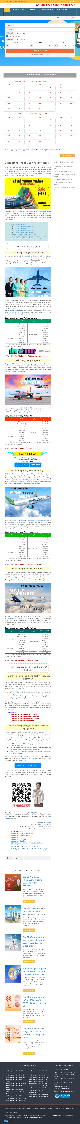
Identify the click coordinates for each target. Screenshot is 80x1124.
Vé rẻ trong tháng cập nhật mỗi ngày (27, 162)
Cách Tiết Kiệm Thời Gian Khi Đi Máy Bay (25, 847)
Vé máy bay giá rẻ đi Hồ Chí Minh (22, 833)
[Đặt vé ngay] (27, 454)
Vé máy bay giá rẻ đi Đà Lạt (15, 1096)
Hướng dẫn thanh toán (32, 1108)
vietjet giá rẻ (33, 10)
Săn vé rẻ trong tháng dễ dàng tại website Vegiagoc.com (30, 238)
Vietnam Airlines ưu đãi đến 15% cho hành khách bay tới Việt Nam (34, 911)
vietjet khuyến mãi (47, 10)
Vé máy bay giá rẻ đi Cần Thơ (39, 1081)
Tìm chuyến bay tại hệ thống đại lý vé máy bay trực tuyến (30, 236)
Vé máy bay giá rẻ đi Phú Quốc (16, 1098)
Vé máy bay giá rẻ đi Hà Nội (20, 835)
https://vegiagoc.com (33, 458)
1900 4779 (45, 5)
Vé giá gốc (32, 813)
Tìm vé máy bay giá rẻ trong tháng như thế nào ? (24, 234)
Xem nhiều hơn (29, 901)
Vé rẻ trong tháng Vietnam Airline (23, 226)
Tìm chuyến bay (67, 155)
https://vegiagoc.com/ (30, 744)
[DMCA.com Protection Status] (8, 1121)
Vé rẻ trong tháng (11, 167)
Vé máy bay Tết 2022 (18, 839)
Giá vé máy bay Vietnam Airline (15, 310)
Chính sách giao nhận (65, 1108)
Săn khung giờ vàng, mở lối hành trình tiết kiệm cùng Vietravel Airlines (34, 971)
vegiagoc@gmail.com (67, 1091)
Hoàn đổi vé (43, 1108)
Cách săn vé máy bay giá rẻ (18, 224)
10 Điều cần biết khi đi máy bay (63, 179)
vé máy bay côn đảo (11, 14)
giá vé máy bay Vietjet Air (24, 410)
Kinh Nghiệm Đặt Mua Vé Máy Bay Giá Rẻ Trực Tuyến (29, 849)
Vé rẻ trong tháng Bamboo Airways (24, 230)
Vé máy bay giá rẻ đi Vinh (15, 1090)
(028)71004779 (33, 765)
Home (7, 10)
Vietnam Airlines (27, 256)
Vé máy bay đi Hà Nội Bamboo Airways (19, 522)
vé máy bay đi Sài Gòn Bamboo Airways (39, 520)
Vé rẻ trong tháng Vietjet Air (22, 228)
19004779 (20, 765)
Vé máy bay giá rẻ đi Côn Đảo (16, 1100)
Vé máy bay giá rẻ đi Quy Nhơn (16, 1083)
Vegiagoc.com (27, 215)
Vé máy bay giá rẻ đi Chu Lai (38, 1079)
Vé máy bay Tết (16, 837)
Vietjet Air (8, 364)
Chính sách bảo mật (53, 1108)
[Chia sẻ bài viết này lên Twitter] (17, 858)
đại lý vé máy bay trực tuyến (29, 692)
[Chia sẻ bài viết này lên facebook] (21, 858)
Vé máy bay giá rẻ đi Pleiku (38, 1088)
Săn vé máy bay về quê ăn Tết (63, 171)
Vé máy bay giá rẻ (44, 822)
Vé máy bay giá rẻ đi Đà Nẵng (16, 1077)
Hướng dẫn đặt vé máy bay (20, 841)
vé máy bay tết (62, 10)
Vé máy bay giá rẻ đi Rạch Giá (39, 1086)
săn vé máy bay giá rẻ (19, 10)
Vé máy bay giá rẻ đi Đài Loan (39, 1096)
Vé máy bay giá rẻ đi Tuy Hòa (39, 1077)
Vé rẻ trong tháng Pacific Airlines (23, 232)
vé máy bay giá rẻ (45, 211)
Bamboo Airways (10, 476)
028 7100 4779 (22, 465)
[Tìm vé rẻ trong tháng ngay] (28, 351)
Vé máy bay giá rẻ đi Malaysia (39, 1094)
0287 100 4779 (65, 5)
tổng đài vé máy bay (27, 758)
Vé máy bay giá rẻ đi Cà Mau (39, 1083)
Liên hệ (16, 1112)
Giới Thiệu (22, 1108)
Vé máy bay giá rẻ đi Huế (37, 1075)
